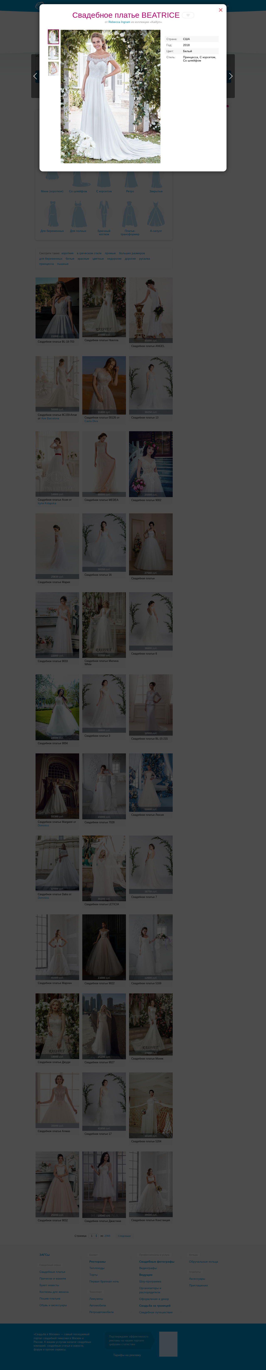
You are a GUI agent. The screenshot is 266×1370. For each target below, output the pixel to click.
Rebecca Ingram (119, 22)
